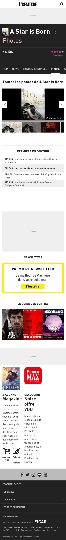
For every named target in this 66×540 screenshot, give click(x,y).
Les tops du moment (13, 507)
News (15, 68)
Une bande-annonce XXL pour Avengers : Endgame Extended (30, 184)
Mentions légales (9, 536)
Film (5, 68)
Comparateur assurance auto (14, 527)
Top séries (8, 492)
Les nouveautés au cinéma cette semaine (30, 168)
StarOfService (8, 530)
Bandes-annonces (35, 68)
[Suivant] (61, 104)
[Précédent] (4, 104)
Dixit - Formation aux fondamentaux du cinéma (36, 530)
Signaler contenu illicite (29, 536)
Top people (8, 499)
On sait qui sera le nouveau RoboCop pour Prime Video (33, 176)
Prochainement (11, 484)
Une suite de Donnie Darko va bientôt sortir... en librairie (32, 161)
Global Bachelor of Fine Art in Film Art (45, 527)
